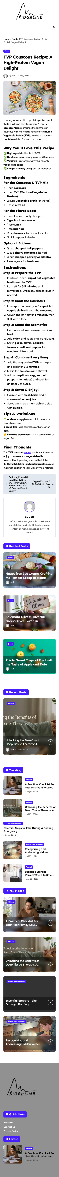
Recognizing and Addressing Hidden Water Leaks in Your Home (37, 854)
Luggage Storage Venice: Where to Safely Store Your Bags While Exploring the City (39, 876)
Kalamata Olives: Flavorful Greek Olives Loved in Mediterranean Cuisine (25, 621)
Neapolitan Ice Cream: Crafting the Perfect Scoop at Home (29, 576)
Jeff (31, 516)
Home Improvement (13, 823)
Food (14, 38)
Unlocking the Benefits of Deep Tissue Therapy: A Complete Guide (22, 743)
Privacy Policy (10, 1131)
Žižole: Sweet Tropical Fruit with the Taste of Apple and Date (29, 662)
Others (11, 703)
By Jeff (12, 75)
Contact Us (9, 1126)
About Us (8, 1122)
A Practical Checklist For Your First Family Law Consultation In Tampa (40, 788)
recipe (27, 452)
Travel (29, 867)
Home (6, 38)
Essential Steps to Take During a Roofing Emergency (28, 829)
